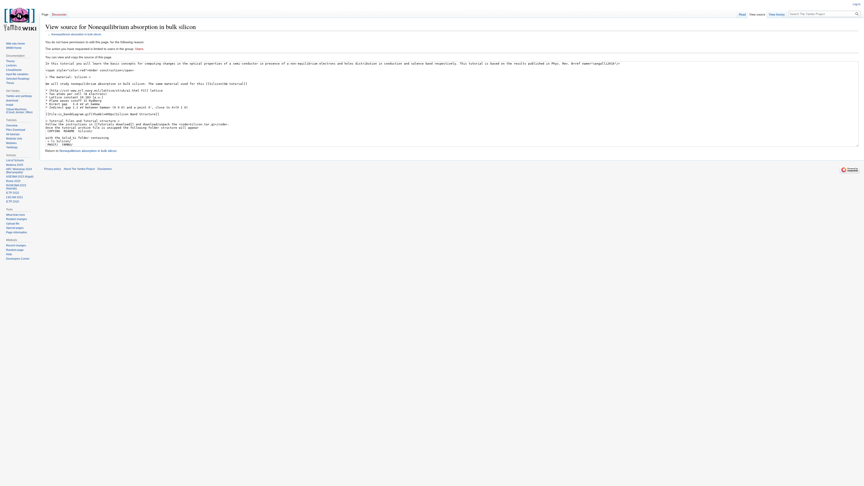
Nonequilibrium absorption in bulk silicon (76, 34)
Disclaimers (104, 169)
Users (139, 49)
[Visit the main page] (20, 18)
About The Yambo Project (79, 169)
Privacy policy (52, 169)
